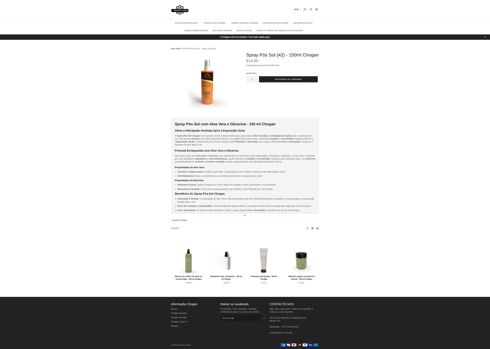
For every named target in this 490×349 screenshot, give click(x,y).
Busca (174, 309)
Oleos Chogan (244, 30)
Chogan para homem (215, 23)
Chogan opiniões (179, 313)
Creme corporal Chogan (244, 23)
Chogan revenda (179, 317)
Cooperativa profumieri (276, 23)
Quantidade (251, 73)
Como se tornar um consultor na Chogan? (279, 30)
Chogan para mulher (186, 23)
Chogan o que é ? (179, 321)
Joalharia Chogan (222, 30)
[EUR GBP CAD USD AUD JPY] (297, 9)
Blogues (175, 326)
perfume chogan (184, 345)
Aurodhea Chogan (303, 23)
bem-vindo (176, 49)
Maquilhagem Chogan (196, 30)
